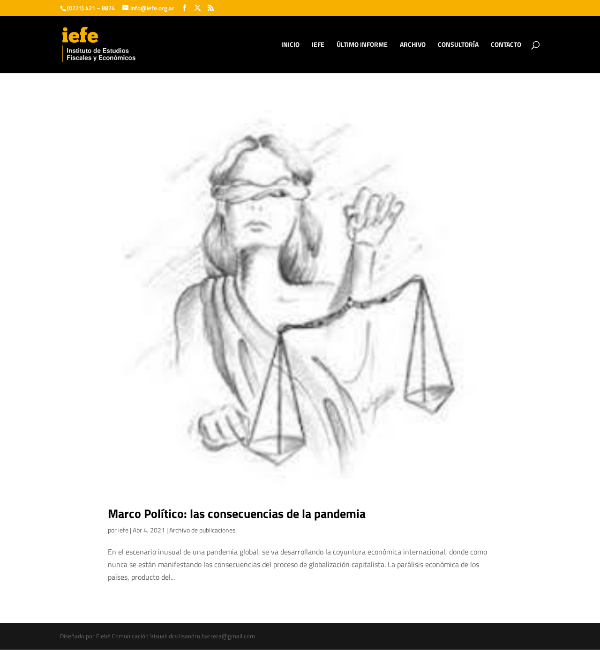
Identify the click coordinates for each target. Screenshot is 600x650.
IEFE (318, 45)
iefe (123, 530)
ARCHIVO (413, 45)
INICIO (290, 45)
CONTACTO (506, 45)
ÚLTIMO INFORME (362, 45)
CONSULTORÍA (458, 45)
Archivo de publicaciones (202, 530)
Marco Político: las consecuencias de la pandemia (237, 513)
